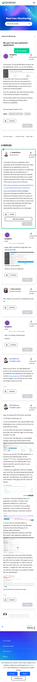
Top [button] (2, 627)
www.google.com (14, 376)
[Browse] (7, 9)
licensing (27, 114)
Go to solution (22, 51)
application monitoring (15, 114)
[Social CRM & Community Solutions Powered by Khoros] (31, 627)
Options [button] (34, 36)
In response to (17, 243)
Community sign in (29, 10)
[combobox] (18, 24)
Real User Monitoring (8, 36)
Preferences (19, 678)
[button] (12, 674)
